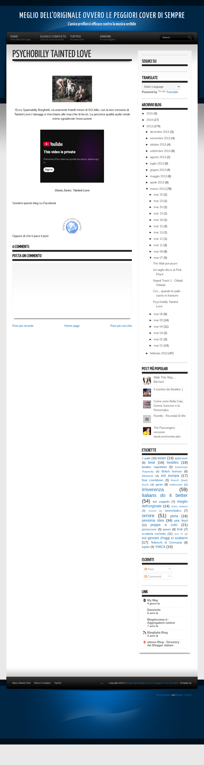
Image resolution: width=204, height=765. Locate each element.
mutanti (152, 510)
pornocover (149, 529)
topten (146, 547)
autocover (181, 458)
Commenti (154, 576)
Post (150, 569)
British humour (172, 471)
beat (151, 462)
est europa (170, 476)
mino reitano (179, 506)
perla (174, 516)
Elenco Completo (53, 38)
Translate (172, 92)
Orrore (107, 38)
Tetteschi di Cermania (166, 542)
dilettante (147, 475)
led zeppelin (161, 501)
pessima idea (153, 520)
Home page (71, 325)
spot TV (178, 534)
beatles (172, 462)
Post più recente (22, 325)
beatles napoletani (154, 467)
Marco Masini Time (21, 683)
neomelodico (173, 510)
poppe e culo (164, 525)
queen (167, 529)
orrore (148, 515)
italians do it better (165, 495)
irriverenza (153, 489)
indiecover (176, 484)
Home (20, 38)
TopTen (77, 38)
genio (159, 484)
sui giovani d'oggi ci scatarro (165, 538)
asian (161, 458)
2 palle (146, 458)
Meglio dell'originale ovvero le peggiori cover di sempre (102, 16)
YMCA (160, 547)
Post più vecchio (121, 325)
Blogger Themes (184, 695)
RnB (180, 529)
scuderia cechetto (154, 533)
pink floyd (181, 520)
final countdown (152, 480)
